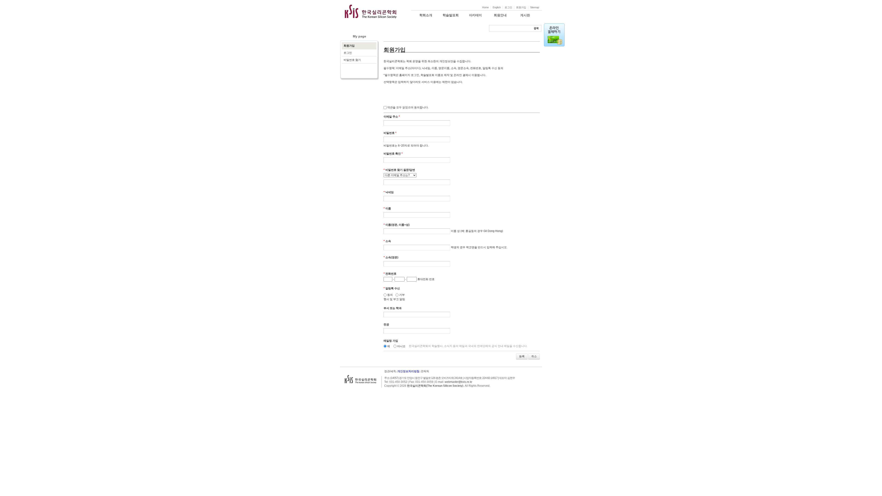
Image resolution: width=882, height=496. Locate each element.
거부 (402, 294)
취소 (534, 356)
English (497, 7)
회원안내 (500, 15)
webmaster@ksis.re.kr (458, 381)
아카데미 (475, 15)
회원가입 (521, 7)
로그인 (508, 7)
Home (485, 7)
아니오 (401, 346)
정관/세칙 (390, 371)
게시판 (525, 15)
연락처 (425, 371)
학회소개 (425, 15)
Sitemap (534, 7)
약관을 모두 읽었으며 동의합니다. (408, 107)
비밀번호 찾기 (352, 60)
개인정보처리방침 (408, 371)
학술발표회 (451, 15)
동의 (390, 294)
